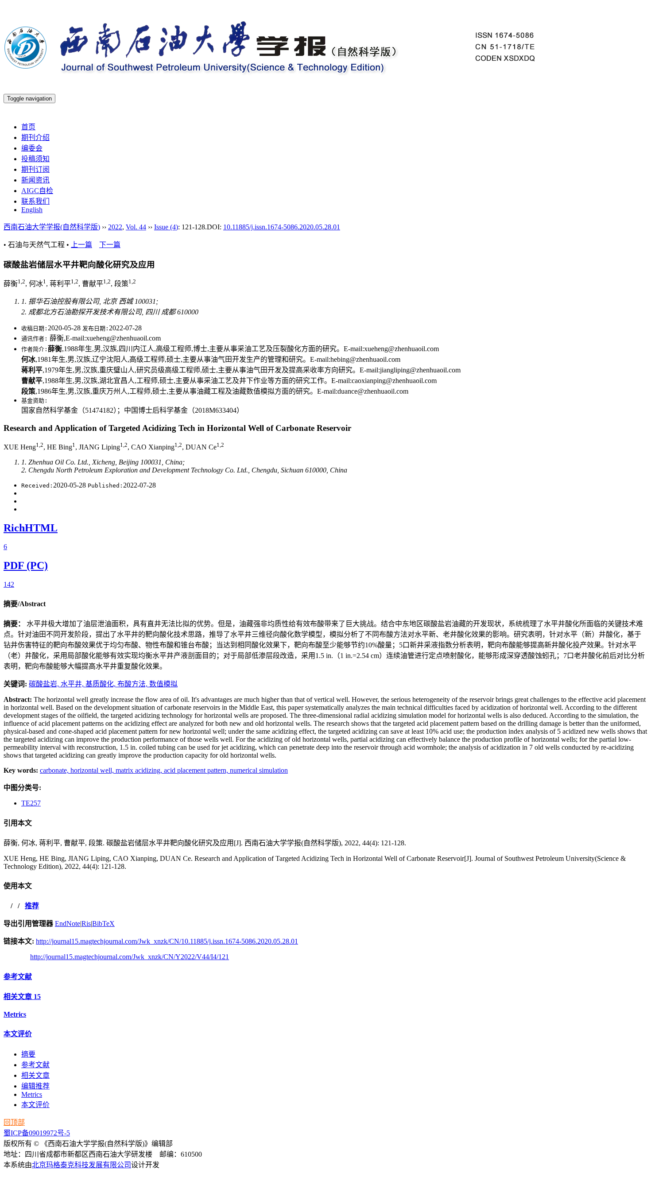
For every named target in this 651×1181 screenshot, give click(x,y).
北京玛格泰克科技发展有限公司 (81, 1165)
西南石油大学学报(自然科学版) (52, 227)
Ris (86, 923)
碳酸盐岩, (45, 684)
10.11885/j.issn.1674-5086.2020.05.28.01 (281, 227)
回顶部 (14, 1122)
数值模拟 (163, 684)
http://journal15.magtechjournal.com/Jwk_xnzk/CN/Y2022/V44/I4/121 (129, 956)
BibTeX (103, 923)
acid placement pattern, (197, 770)
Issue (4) (166, 227)
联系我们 (35, 201)
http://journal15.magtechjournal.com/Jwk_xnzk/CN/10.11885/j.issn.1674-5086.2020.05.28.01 (167, 941)
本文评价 (18, 1034)
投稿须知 (35, 159)
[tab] (325, 603)
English (32, 209)
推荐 (32, 906)
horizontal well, (93, 770)
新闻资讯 (35, 180)
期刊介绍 (35, 137)
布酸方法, (133, 684)
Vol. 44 (136, 227)
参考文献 (18, 976)
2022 (115, 227)
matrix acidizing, (140, 770)
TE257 (31, 803)
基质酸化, (101, 684)
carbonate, (55, 770)
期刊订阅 (35, 169)
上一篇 (81, 244)
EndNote (67, 923)
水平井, (73, 684)
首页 (28, 127)
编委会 (32, 148)
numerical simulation (259, 770)
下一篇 (109, 244)
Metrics (15, 1014)
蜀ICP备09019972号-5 (37, 1133)
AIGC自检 (37, 190)
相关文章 (22, 996)
